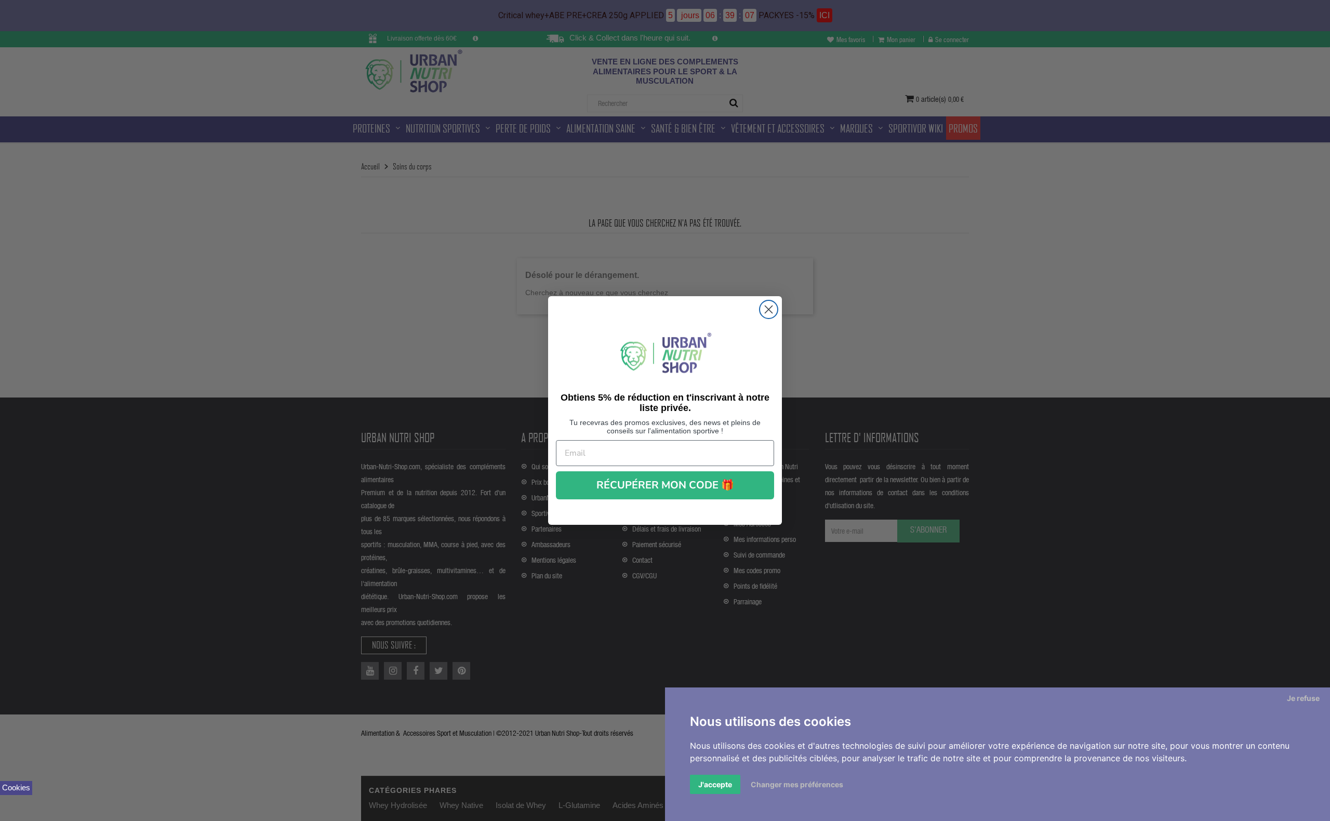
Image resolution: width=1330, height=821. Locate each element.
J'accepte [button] (715, 784)
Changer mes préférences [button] (797, 784)
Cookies (16, 787)
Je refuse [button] (1303, 698)
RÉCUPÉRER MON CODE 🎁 (665, 485)
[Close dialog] (769, 309)
